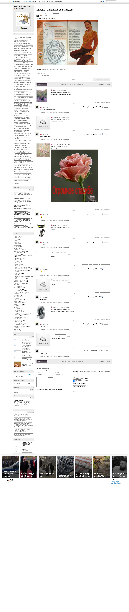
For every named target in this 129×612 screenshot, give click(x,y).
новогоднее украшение (20, 120)
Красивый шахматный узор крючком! (26, 352)
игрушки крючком (19, 91)
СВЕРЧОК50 (30, 433)
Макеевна (55, 280)
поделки (16, 138)
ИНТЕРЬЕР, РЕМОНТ (19, 293)
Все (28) (32, 336)
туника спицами (29, 169)
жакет (25, 77)
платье (28, 133)
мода (20, 111)
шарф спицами (26, 182)
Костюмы (17, 261)
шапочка (26, 180)
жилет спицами (23, 80)
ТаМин (19, 434)
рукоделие (23, 151)
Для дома (17, 259)
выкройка (28, 48)
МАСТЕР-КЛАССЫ (18, 299)
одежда (22, 130)
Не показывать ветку (105, 264)
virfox (54, 225)
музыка (27, 115)
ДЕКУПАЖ (16, 284)
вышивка (17, 50)
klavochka (29, 419)
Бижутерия (17, 254)
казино (23, 92)
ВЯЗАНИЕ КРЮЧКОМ (19, 280)
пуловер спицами (20, 145)
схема (15, 162)
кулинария (23, 100)
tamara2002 (25, 423)
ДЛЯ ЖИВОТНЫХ (18, 287)
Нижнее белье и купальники (22, 262)
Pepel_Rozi (17, 403)
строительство (20, 161)
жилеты (29, 80)
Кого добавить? (27, 401)
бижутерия (17, 41)
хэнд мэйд (21, 177)
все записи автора (51, 16)
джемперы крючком (26, 73)
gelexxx (20, 419)
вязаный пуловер (27, 66)
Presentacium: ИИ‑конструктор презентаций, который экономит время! (22, 201)
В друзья (24, 28)
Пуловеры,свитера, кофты (21, 270)
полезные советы (20, 140)
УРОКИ (16, 327)
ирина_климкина (25, 434)
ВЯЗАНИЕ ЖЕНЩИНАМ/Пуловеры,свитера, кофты (54, 69)
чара (20, 435)
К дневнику (73, 84)
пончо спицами (21, 143)
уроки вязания (22, 176)
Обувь (16, 265)
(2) (30, 365)
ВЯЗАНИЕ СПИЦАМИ (19, 283)
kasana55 (24, 419)
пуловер (28, 143)
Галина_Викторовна (19, 426)
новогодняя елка (19, 126)
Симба (15, 434)
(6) (30, 359)
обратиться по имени (62, 90)
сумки (25, 161)
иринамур (16, 435)
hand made (18, 37)
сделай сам (29, 158)
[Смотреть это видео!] (18, 341)
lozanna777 (17, 422)
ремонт (16, 151)
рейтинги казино (25, 149)
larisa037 (19, 420)
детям (20, 70)
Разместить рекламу (115, 483)
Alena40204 (17, 414)
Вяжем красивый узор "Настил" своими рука (26, 347)
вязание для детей (21, 56)
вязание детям (26, 54)
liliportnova (24, 420)
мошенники (23, 115)
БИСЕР (16, 240)
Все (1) (32, 389)
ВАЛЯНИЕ (16, 242)
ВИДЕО (16, 243)
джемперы (18, 73)
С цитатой (102, 102)
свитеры (16, 156)
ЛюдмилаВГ (17, 430)
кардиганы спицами (21, 96)
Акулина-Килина (24, 424)
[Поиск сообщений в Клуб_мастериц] (29, 374)
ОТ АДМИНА (17, 308)
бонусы (25, 41)
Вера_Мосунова (29, 425)
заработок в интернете (26, 87)
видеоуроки (21, 48)
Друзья (20, 6)
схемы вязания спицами (22, 165)
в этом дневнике (19, 376)
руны (29, 151)
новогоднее (26, 117)
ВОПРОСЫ (17, 245)
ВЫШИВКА (17, 248)
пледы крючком (27, 137)
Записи (15, 6)
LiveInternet (16, 2)
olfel (15, 423)
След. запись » (80, 84)
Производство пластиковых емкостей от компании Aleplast (22, 217)
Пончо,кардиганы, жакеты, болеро (23, 255)
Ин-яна (25, 428)
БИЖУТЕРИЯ (17, 236)
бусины (20, 43)
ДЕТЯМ (16, 239)
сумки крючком (30, 161)
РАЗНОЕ (16, 318)
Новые (108, 84)
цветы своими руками (25, 179)
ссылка (69, 92)
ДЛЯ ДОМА (17, 286)
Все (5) (32, 398)
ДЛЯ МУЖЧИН (17, 289)
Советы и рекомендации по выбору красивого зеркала (23, 224)
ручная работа (20, 153)
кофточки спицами (22, 99)
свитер (16, 154)
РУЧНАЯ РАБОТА (18, 323)
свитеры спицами (24, 156)
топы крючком (25, 167)
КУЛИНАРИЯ (17, 296)
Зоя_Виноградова (18, 428)
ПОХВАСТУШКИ (18, 311)
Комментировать (41, 84)
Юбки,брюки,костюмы (20, 279)
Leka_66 (16, 417)
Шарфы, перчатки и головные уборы (24, 276)
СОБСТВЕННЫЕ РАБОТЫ (20, 326)
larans (15, 420)
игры (25, 91)
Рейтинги (43, 1)
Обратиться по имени (63, 112)
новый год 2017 (19, 128)
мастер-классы (24, 110)
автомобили (22, 39)
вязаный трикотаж (20, 68)
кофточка (21, 97)
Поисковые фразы (27, 452)
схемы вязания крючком (25, 164)
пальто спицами (22, 133)
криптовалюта (17, 100)
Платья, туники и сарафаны (22, 268)
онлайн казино (29, 131)
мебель (16, 111)
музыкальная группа (18, 117)
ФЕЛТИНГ (16, 329)
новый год (28, 126)
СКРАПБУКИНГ (18, 324)
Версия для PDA (115, 481)
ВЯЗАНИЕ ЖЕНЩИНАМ (20, 251)
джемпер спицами (20, 71)
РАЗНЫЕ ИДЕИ (18, 320)
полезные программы (24, 138)
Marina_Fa (21, 417)
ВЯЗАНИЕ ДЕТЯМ (18, 249)
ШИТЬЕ (16, 330)
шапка (15, 180)
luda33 (21, 422)
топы (20, 167)
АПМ (18, 424)
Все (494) (31, 189)
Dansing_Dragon (24, 414)
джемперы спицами (22, 75)
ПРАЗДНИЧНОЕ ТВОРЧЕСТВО (21, 313)
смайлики (50, 377)
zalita (15, 424)
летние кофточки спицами (19, 103)
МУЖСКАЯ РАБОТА (19, 302)
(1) (30, 343)
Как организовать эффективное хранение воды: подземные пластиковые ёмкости (22, 210)
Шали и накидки (19, 252)
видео (24, 43)
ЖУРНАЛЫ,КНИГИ (19, 290)
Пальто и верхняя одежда (21, 267)
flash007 (16, 419)
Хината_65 (55, 144)
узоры (16, 171)
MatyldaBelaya (27, 417)
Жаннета (26, 426)
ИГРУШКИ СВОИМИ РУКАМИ (21, 292)
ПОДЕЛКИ (16, 237)
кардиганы (26, 94)
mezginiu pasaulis (27, 37)
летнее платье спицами (26, 102)
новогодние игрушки (21, 122)
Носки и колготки (19, 264)
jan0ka (54, 90)
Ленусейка (29, 428)
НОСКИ (16, 39)
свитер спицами (24, 154)
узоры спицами (25, 173)
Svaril (21, 418)
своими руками (20, 158)
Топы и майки (18, 273)
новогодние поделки (20, 123)
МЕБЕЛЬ (16, 301)
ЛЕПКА (16, 298)
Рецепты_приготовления (20, 433)
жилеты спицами (18, 82)
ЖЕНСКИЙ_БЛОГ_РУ (25, 403)
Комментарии (26, 6)
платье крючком (19, 135)
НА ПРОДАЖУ (17, 305)
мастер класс (23, 105)
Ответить (97, 102)
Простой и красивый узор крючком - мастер (27, 341)
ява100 (24, 435)
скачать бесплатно (21, 160)
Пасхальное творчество (21, 317)
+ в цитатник (56, 13)
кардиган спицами (18, 94)
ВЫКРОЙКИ (17, 246)
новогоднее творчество (22, 119)
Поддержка (100, 1)
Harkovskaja (22, 415)
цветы (26, 177)
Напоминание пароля (58, 374)
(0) (31, 194)
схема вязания (21, 162)
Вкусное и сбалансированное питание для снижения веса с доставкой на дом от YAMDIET (22, 193)
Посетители (25, 450)
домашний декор (18, 77)
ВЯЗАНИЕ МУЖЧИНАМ (20, 282)
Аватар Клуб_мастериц (23, 18)
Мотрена (22, 430)
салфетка (29, 153)
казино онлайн (28, 92)
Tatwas (24, 418)
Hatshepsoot (28, 415)
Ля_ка (15, 404)
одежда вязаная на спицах (21, 130)
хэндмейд (16, 392)
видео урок (22, 46)
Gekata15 (16, 415)
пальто (16, 133)
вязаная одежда (26, 52)
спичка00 (16, 405)
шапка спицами (21, 180)
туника (22, 169)
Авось (50, 1)
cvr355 (28, 418)
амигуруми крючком (23, 40)
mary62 (25, 422)
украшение (17, 174)
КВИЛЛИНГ (17, 295)
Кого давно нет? (18, 401)
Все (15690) (31, 412)
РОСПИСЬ (16, 321)
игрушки (29, 89)
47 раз (43, 73)
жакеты (22, 79)
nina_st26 (30, 422)
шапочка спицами (18, 181)
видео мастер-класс (22, 44)
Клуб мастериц (14, 8)
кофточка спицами (28, 97)
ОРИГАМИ (16, 307)
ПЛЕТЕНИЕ (17, 310)
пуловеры (18, 147)
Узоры (16, 274)
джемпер (26, 70)
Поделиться (106, 79)
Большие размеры (19, 258)
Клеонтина (55, 117)
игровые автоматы (20, 89)
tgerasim (30, 423)
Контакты (116, 482)
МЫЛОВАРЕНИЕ (18, 304)
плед (22, 137)
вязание (17, 54)
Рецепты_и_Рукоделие (23, 404)
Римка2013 (45, 107)
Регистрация (28, 1)
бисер (21, 41)
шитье (16, 183)
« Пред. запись (64, 84)
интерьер (17, 92)
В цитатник (107, 102)
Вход (34, 1)
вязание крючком (21, 58)
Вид (102, 1)
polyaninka (19, 423)
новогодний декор (26, 125)
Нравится (99, 79)
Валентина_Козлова (19, 425)
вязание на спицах (21, 61)
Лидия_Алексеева (18, 429)
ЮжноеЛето (56, 307)
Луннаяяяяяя (26, 429)
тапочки (16, 167)
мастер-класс (18, 106)
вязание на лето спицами (24, 59)
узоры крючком (24, 171)
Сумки (16, 271)
